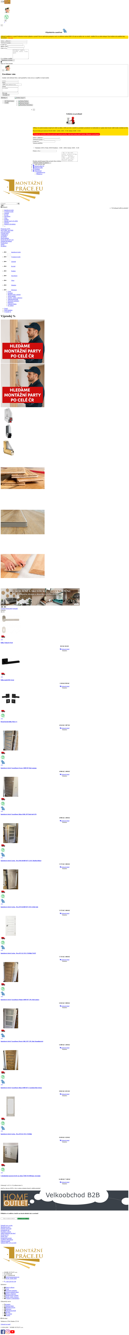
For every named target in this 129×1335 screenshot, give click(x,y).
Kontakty (10, 293)
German (26, 103)
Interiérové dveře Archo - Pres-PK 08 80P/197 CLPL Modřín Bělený (21, 860)
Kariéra (8, 1315)
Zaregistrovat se (40, 172)
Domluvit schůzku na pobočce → (42, 163)
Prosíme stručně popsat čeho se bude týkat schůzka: (47, 161)
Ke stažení (11, 305)
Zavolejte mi (6, 95)
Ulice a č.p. (4, 48)
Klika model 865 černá (7, 680)
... (4, 226)
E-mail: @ (3, 44)
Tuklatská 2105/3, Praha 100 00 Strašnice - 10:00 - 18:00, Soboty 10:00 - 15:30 (57, 148)
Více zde (10, 38)
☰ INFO (3, 1)
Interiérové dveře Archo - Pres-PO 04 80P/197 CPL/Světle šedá (19, 907)
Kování (6, 215)
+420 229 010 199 (11, 1281)
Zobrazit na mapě (5, 1324)
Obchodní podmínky (13, 301)
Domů (6, 308)
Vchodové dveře (8, 211)
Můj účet (7, 1312)
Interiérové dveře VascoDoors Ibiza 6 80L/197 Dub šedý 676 (18, 814)
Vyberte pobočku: (38, 143)
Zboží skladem (8, 310)
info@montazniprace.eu (12, 1277)
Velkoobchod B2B (13, 299)
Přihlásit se (39, 174)
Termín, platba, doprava (12, 1297)
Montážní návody (10, 1307)
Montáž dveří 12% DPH (11, 221)
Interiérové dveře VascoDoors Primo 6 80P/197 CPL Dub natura (20, 999)
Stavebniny (7, 216)
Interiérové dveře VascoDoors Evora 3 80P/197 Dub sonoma (19, 768)
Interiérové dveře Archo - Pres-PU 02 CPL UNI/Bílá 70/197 (18, 953)
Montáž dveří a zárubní (14, 294)
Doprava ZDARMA (10, 224)
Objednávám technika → (7, 60)
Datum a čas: (36, 151)
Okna (5, 218)
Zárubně (6, 213)
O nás (9, 291)
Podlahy (6, 219)
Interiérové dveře (9, 210)
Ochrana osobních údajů (12, 1292)
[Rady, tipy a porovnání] (64, 716)
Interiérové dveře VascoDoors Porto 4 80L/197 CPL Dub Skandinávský (22, 1041)
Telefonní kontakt (5, 43)
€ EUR (6, 103)
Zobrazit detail (65, 649)
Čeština (26, 101)
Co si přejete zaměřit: (6, 58)
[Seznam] (2, 607)
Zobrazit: (3, 610)
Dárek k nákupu (9, 1287)
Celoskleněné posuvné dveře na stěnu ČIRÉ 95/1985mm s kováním (20, 1176)
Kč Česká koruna (9, 101)
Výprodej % (7, 311)
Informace (14, 290)
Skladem (6, 222)
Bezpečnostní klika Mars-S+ (9, 721)
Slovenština (29, 105)
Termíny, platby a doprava (15, 297)
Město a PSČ (4, 46)
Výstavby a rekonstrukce (12, 1298)
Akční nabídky (12, 296)
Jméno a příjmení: (6, 41)
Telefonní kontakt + (38, 139)
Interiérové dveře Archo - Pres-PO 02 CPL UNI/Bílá (16, 1134)
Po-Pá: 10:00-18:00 (11, 1278)
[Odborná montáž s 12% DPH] (64, 762)
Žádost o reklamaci (10, 1293)
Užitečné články (12, 304)
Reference (10, 302)
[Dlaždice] (5, 607)
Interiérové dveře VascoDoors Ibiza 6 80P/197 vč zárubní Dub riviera (21, 1087)
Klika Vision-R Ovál (7, 642)
